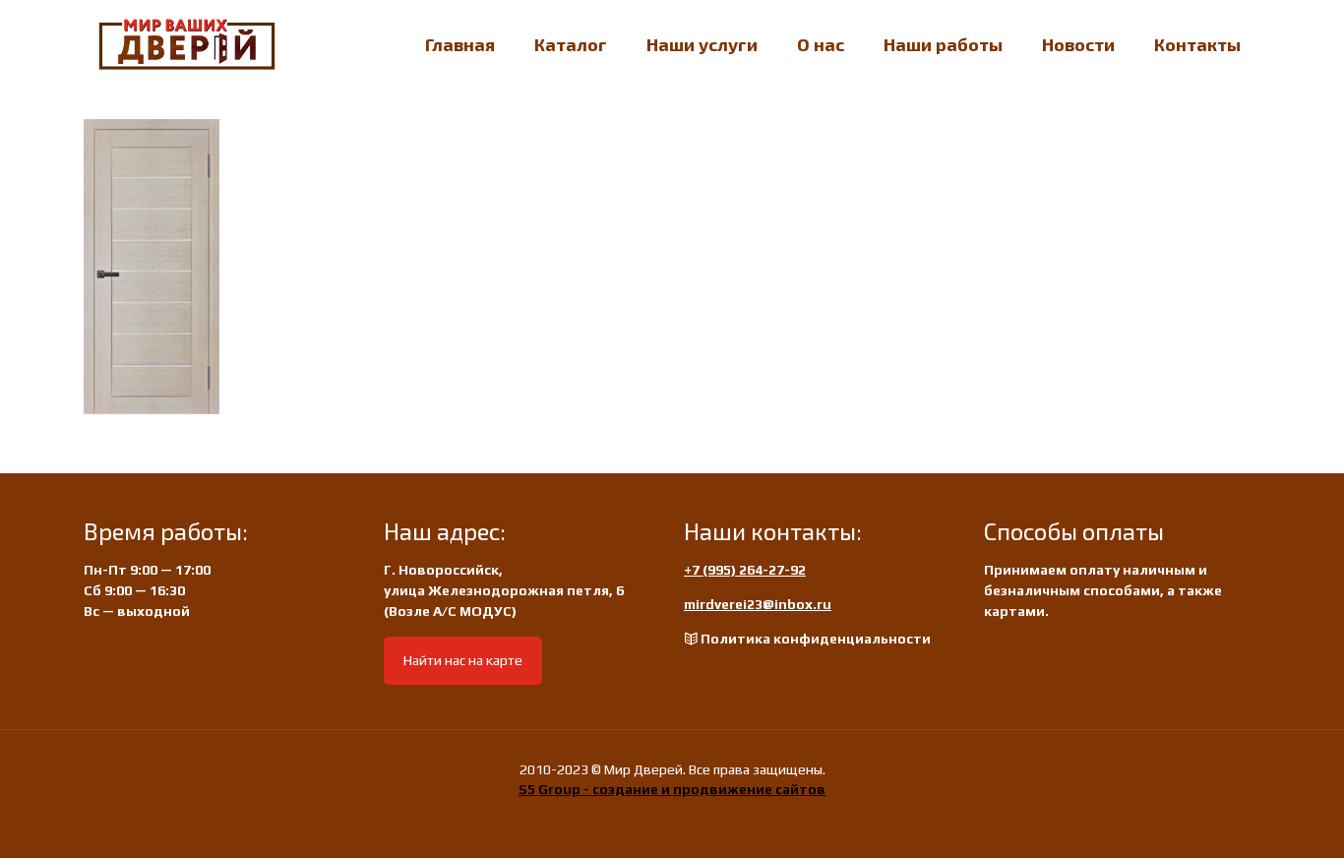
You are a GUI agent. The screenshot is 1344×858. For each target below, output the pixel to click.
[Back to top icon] (1249, 817)
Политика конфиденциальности (816, 638)
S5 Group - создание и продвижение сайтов (672, 789)
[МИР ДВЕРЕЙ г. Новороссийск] (187, 44)
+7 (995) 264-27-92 (745, 570)
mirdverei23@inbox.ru (757, 604)
